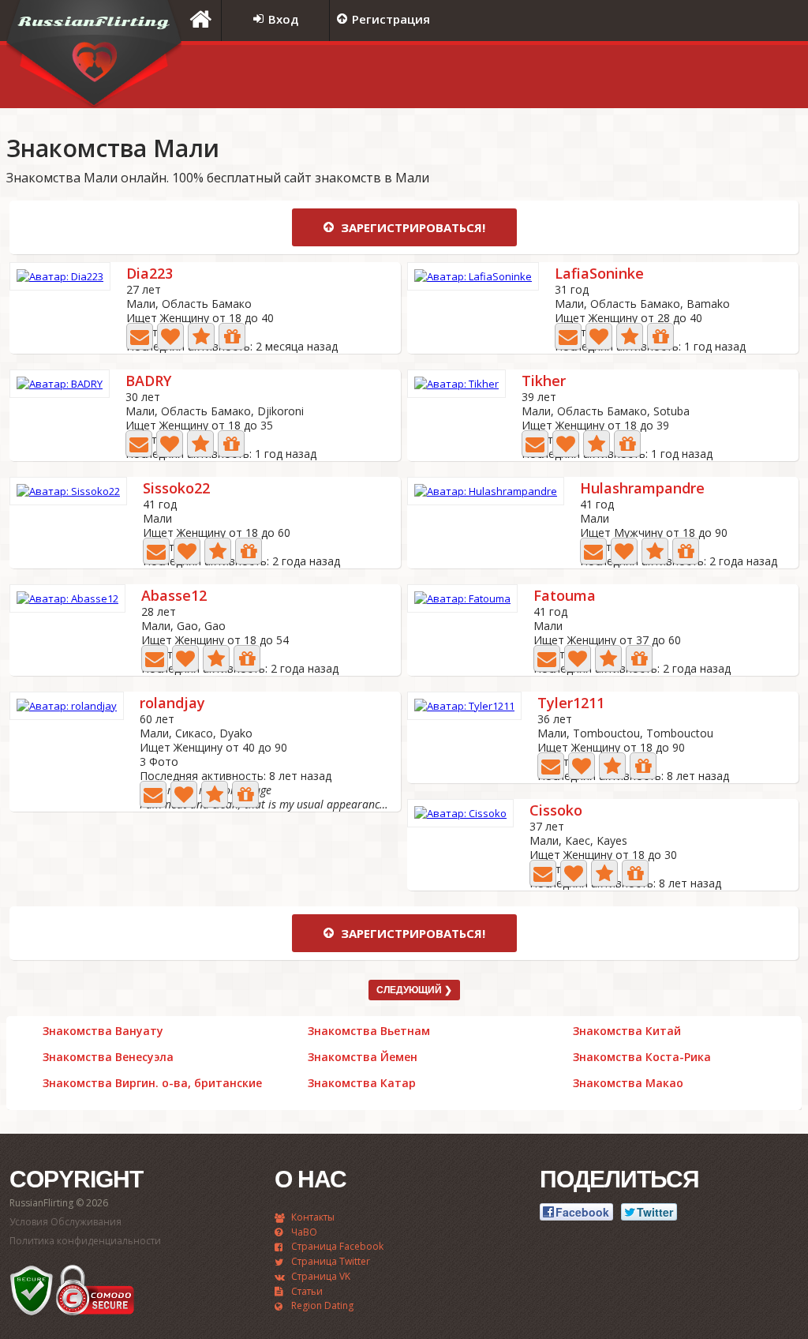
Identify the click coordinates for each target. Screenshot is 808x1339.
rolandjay (172, 704)
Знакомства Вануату (103, 1031)
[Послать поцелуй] (170, 336)
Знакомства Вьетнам (369, 1031)
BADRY (148, 381)
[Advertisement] (605, 76)
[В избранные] (201, 336)
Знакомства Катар (362, 1083)
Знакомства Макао (628, 1083)
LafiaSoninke (599, 274)
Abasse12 (174, 596)
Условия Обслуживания (65, 1221)
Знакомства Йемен (362, 1057)
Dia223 (149, 274)
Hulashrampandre (642, 489)
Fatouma (564, 596)
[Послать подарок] (232, 336)
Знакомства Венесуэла (108, 1057)
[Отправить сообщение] (139, 336)
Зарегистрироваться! (411, 227)
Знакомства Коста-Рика (642, 1057)
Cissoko (555, 811)
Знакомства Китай (627, 1031)
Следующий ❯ (414, 990)
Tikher (544, 381)
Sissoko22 (176, 489)
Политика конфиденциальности (85, 1240)
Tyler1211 (570, 704)
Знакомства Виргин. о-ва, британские (152, 1083)
